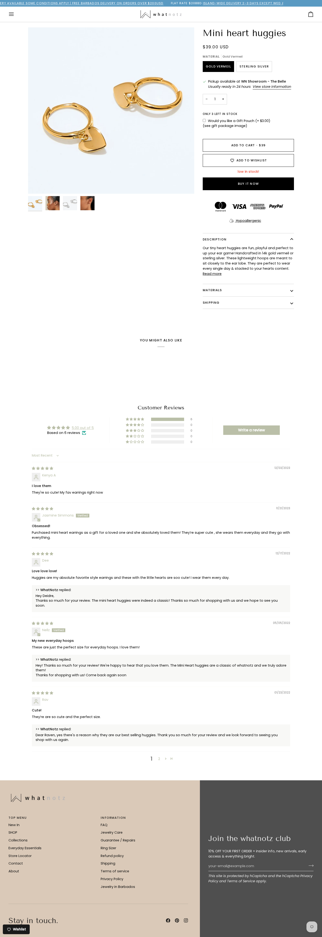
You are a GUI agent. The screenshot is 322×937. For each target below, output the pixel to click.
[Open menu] (15, 14)
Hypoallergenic (248, 220)
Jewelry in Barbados (118, 886)
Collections (18, 840)
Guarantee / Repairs (118, 840)
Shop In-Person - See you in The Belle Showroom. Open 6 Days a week (158, 3)
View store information (272, 86)
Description (215, 239)
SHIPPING (211, 302)
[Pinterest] (177, 920)
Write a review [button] (251, 430)
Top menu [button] (17, 817)
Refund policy (112, 855)
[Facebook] (168, 920)
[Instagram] (186, 920)
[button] (135, 419)
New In (14, 825)
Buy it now (248, 183)
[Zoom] (37, 185)
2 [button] (159, 758)
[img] (42, 468)
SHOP (12, 832)
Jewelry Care (112, 832)
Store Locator (20, 855)
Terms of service (115, 871)
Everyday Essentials (24, 848)
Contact (15, 863)
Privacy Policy (112, 879)
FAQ (104, 825)
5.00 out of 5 (83, 427)
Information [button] (113, 817)
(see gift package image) (225, 125)
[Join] (310, 865)
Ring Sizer (108, 848)
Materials (212, 290)
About (13, 871)
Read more (212, 273)
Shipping (108, 863)
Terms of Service (241, 881)
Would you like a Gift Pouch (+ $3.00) (239, 120)
